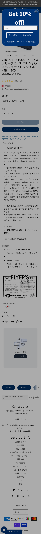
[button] (36, 11)
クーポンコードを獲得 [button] (19, 35)
